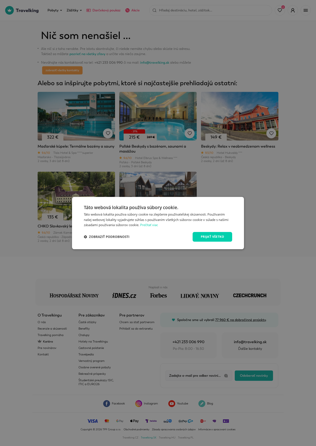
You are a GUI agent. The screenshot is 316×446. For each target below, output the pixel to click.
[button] (106, 237)
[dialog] (158, 223)
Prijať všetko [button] (212, 237)
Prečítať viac (149, 225)
